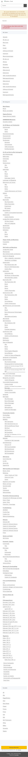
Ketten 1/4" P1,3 (7, 646)
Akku (6, 165)
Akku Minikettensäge (8, 154)
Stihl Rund (7, 428)
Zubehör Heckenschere (10, 303)
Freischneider (6, 543)
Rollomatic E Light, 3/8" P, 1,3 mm (11, 632)
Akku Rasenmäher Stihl (10, 281)
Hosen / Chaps (6, 500)
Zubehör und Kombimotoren (11, 335)
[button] (21, 1)
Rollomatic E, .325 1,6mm (9, 615)
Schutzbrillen (6, 671)
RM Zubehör (8, 208)
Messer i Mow (8, 561)
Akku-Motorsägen (9, 398)
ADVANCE (5, 509)
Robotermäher (6, 214)
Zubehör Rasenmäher (10, 290)
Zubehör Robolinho (9, 217)
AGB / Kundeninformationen (9, 75)
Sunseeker (5, 728)
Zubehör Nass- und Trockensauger (13, 375)
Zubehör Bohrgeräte (9, 380)
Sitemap (5, 61)
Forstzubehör (6, 241)
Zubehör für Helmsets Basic (9, 526)
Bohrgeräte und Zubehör (9, 377)
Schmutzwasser (8, 144)
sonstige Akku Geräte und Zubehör (11, 219)
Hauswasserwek (7, 135)
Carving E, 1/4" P (7, 624)
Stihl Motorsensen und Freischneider (11, 305)
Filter (6, 545)
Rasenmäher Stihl (7, 279)
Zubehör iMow (8, 269)
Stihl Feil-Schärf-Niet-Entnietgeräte (11, 568)
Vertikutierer (6, 229)
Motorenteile (8, 554)
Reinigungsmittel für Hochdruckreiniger (14, 363)
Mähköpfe (5, 438)
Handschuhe (6, 673)
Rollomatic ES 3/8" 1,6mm (9, 619)
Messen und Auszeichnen (9, 584)
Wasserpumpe (6, 251)
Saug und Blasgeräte (8, 342)
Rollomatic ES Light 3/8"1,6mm (10, 621)
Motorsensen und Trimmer (9, 182)
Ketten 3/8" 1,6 (6, 648)
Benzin (4, 108)
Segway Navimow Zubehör (9, 116)
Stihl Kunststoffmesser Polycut (12, 425)
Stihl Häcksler (6, 318)
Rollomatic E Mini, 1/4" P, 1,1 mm (10, 630)
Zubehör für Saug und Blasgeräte (12, 355)
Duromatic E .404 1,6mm (9, 602)
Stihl (4, 596)
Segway (5, 731)
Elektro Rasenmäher (9, 204)
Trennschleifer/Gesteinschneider (10, 382)
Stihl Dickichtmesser (9, 449)
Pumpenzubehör (7, 138)
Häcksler (5, 160)
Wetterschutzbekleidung (8, 516)
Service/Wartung (8, 301)
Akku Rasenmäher (9, 201)
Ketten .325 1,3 (6, 638)
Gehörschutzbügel (7, 667)
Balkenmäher (6, 156)
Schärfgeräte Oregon (8, 572)
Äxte (4, 582)
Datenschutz (6, 72)
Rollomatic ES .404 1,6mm (9, 617)
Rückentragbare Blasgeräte (11, 351)
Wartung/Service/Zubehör (11, 316)
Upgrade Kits (6, 465)
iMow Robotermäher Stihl (11, 264)
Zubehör (5, 244)
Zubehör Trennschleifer (10, 392)
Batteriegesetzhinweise (8, 78)
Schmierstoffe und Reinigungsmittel (11, 678)
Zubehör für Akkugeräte (8, 256)
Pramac (4, 709)
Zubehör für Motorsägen (10, 409)
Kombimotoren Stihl (7, 331)
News (4, 45)
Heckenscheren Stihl (8, 292)
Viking (4, 722)
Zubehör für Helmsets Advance (10, 524)
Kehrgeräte (5, 394)
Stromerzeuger (6, 227)
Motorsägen (6, 396)
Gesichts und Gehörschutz (9, 669)
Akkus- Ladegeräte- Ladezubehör (13, 258)
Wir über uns (6, 39)
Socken (6, 479)
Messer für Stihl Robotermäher (12, 266)
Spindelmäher (6, 225)
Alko (4, 695)
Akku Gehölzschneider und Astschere (11, 253)
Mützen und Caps (7, 483)
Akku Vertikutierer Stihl (10, 322)
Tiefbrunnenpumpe (9, 146)
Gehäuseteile (8, 552)
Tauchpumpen (6, 140)
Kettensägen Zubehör (10, 178)
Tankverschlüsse (7, 563)
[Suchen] (25, 5)
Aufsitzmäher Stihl (9, 273)
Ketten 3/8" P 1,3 (7, 653)
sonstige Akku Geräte (8, 249)
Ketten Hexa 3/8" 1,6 (8, 657)
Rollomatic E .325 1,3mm (9, 613)
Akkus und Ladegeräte (10, 223)
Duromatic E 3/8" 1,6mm (8, 604)
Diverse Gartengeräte (8, 663)
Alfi (3, 692)
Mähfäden (5, 419)
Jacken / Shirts (6, 502)
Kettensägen (6, 169)
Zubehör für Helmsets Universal (10, 530)
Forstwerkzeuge (6, 589)
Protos (4, 532)
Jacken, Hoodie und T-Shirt (11, 475)
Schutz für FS (8, 444)
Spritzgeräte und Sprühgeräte (10, 357)
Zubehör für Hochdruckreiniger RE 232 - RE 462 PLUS (14, 366)
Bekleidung (5, 473)
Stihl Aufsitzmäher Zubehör (11, 277)
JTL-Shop (17, 755)
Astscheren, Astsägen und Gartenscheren (13, 587)
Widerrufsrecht (6, 70)
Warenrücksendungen (8, 56)
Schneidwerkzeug (7, 442)
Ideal (4, 700)
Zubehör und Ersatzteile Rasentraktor (13, 212)
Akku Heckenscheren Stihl (11, 294)
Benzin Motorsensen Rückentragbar (13, 312)
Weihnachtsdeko (7, 492)
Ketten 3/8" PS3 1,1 (7, 655)
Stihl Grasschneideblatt (10, 446)
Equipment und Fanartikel (9, 481)
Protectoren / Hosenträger (9, 504)
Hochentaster (8, 405)
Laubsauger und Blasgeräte (9, 180)
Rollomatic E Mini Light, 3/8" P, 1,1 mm (12, 626)
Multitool (5, 193)
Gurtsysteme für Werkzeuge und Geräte (12, 497)
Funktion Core (6, 514)
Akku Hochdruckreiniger (10, 361)
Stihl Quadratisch (9, 432)
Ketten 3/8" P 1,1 (7, 651)
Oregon (4, 706)
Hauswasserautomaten (8, 133)
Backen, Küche (6, 470)
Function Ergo (6, 512)
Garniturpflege (6, 415)
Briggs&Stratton (6, 698)
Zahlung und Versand (8, 50)
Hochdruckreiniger (7, 359)
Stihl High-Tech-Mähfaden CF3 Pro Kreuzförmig (13, 435)
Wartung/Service (8, 407)
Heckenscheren (6, 163)
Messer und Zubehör (8, 110)
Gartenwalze (6, 158)
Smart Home (6, 680)
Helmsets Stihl (6, 521)
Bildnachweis (6, 67)
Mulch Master (6, 703)
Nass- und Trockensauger (9, 373)
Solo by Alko (7, 197)
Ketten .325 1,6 (6, 640)
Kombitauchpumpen (9, 148)
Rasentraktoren (6, 210)
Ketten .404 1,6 (6, 642)
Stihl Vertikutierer (7, 320)
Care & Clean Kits (7, 458)
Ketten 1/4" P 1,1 (7, 644)
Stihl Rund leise (8, 430)
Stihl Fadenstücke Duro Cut (11, 423)
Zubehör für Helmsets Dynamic (10, 528)
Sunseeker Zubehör (7, 121)
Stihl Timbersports (7, 720)
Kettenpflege (6, 570)
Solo (4, 714)
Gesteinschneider (9, 384)
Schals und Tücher (9, 477)
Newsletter (5, 64)
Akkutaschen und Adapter (11, 260)
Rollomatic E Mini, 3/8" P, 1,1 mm (10, 628)
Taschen (5, 488)
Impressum (5, 53)
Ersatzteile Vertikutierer (10, 329)
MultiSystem (6, 338)
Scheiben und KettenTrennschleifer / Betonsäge (13, 387)
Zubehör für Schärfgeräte (11, 577)
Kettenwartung (8, 575)
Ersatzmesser (8, 206)
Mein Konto (5, 42)
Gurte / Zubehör (6, 417)
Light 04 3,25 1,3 (7, 606)
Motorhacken (6, 340)
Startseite (5, 37)
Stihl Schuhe (6, 538)
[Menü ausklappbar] (2, 1)
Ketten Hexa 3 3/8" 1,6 (10, 659)
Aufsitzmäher (6, 271)
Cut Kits (4, 461)
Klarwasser (7, 142)
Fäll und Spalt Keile (7, 591)
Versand (19, 749)
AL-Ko (6, 195)
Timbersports (6, 490)
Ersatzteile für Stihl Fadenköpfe (12, 440)
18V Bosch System (9, 221)
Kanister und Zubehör (8, 676)
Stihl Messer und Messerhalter (12, 275)
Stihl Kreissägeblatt (9, 453)
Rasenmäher (6, 199)
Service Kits (5, 463)
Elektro (6, 131)
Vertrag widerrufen (14, 747)
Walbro (4, 725)
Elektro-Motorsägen (9, 403)
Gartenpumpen (6, 127)
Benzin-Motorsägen (9, 401)
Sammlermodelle (7, 486)
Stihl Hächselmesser (9, 451)
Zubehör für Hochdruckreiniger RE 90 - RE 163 (15, 370)
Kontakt (4, 48)
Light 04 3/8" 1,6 (8, 608)
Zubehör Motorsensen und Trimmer (13, 191)
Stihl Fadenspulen (9, 421)
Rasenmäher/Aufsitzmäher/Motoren (11, 556)
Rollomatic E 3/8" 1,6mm (8, 611)
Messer (6, 288)
